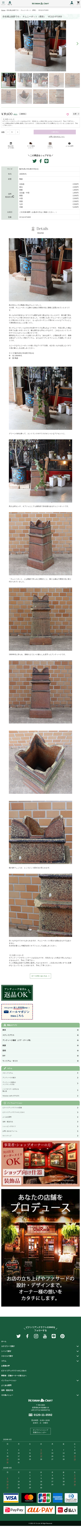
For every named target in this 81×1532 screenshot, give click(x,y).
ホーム (3, 1341)
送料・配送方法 (7, 1390)
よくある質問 (6, 1385)
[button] (77, 43)
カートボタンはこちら (39, 976)
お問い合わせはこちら (57, 137)
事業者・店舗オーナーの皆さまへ (14, 1375)
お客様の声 (5, 1366)
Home (3, 10)
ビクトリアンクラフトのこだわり (14, 1371)
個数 (3, 132)
